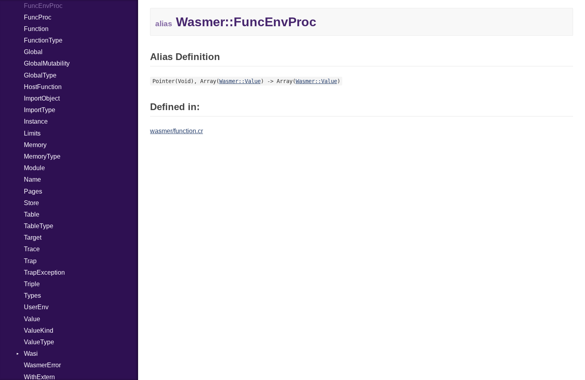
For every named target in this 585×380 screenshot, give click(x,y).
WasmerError (42, 365)
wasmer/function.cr (176, 131)
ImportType (39, 110)
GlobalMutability (47, 63)
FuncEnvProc (43, 5)
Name (32, 179)
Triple (32, 284)
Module (34, 168)
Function (36, 28)
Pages (33, 191)
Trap (30, 261)
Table (31, 214)
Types (32, 295)
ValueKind (38, 330)
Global (33, 51)
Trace (32, 249)
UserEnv (36, 307)
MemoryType (42, 156)
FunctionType (43, 40)
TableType (38, 226)
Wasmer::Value (240, 81)
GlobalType (40, 75)
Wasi (31, 353)
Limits (32, 133)
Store (31, 203)
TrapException (44, 272)
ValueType (39, 342)
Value (32, 319)
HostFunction (43, 86)
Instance (36, 121)
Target (32, 237)
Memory (35, 145)
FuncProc (37, 17)
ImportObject (42, 98)
